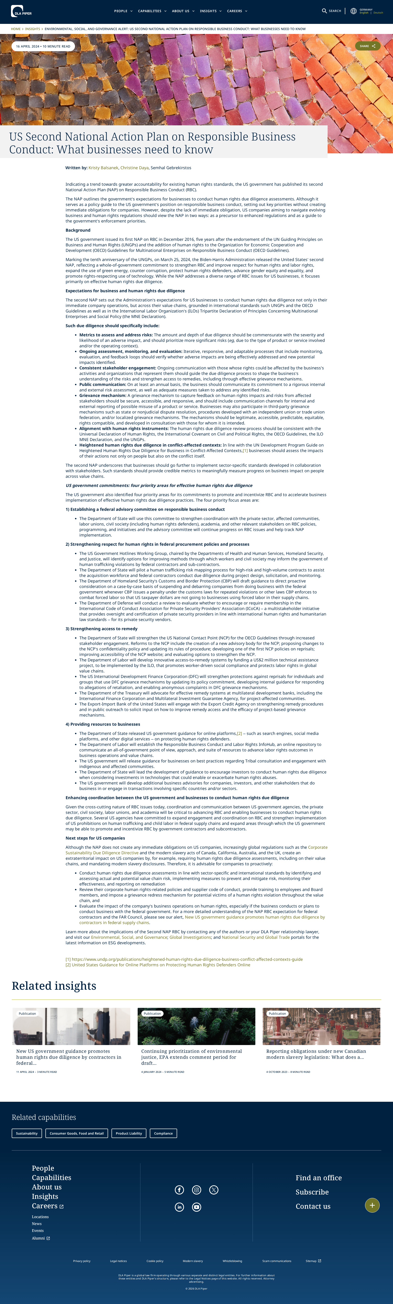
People (121, 11)
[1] (245, 450)
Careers (234, 11)
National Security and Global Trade (256, 937)
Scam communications (276, 1261)
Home (16, 29)
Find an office (319, 1177)
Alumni (38, 1238)
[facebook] (179, 1189)
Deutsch (378, 12)
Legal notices (118, 1261)
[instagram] (196, 1189)
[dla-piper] (22, 11)
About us (181, 11)
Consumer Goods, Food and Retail (77, 1133)
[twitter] (213, 1189)
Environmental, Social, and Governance (129, 937)
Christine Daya (134, 167)
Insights (208, 11)
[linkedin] (179, 1207)
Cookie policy (155, 1261)
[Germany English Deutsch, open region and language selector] (354, 11)
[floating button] (372, 1205)
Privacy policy (81, 1261)
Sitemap (311, 1261)
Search (335, 11)
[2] (239, 733)
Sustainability (27, 1133)
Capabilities (150, 11)
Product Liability (129, 1133)
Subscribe (312, 1192)
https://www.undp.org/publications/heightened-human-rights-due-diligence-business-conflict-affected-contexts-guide (187, 959)
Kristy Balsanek (103, 167)
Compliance (163, 1133)
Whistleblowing (232, 1261)
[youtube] (196, 1207)
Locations (40, 1216)
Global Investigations (190, 937)
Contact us (313, 1206)
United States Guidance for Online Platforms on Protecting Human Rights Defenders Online (161, 964)
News (37, 1223)
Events (38, 1230)
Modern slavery (193, 1261)
